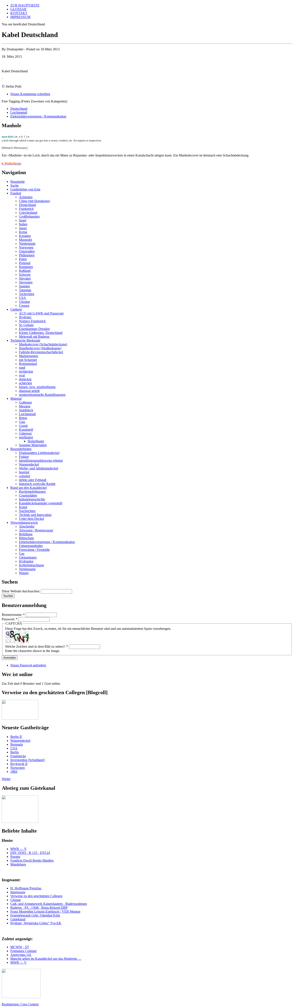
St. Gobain (26, 325)
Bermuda (16, 744)
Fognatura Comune (23, 951)
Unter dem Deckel (31, 518)
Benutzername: (13, 614)
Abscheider (26, 526)
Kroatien (25, 236)
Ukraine (24, 301)
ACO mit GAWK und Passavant (41, 313)
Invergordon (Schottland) (27, 760)
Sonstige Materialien (33, 445)
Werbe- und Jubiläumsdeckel (38, 468)
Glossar (15, 900)
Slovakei (25, 278)
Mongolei (25, 240)
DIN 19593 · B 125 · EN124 (30, 853)
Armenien (25, 197)
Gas (21, 553)
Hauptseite (17, 181)
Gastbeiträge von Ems (25, 189)
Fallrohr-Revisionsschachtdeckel (41, 352)
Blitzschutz (26, 538)
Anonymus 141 (20, 955)
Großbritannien (29, 216)
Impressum (17, 892)
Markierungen (28, 356)
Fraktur (24, 456)
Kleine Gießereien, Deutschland (40, 332)
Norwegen (26, 247)
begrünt (24, 472)
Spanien (24, 286)
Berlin (14, 752)
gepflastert (26, 437)
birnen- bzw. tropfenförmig (37, 387)
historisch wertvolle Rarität (37, 484)
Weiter (6, 779)
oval (22, 375)
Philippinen (26, 255)
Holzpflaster (36, 441)
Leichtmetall (18, 112)
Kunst (23, 507)
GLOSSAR (18, 9)
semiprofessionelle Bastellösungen (42, 394)
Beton (23, 418)
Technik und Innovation (35, 515)
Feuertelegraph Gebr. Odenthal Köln (35, 915)
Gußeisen (25, 402)
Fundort (15, 193)
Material (16, 398)
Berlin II (16, 737)
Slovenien (25, 282)
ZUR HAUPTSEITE (25, 5)
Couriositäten (28, 495)
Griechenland (28, 212)
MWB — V (18, 849)
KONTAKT (18, 13)
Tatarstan (25, 290)
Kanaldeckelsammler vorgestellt (40, 503)
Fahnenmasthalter (31, 546)
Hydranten (26, 561)
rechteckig (26, 371)
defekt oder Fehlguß (32, 480)
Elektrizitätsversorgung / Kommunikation (38, 116)
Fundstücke (18, 756)
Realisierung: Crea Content (20, 1004)
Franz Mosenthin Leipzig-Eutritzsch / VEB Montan (45, 911)
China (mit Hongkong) (34, 201)
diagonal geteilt (29, 391)
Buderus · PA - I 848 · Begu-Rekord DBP (39, 907)
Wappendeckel (29, 464)
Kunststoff (26, 429)
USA (22, 298)
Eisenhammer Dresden (34, 329)
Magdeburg (18, 864)
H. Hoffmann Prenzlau (25, 888)
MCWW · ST (19, 947)
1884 (13, 771)
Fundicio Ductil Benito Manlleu (32, 860)
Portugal (24, 263)
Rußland (25, 271)
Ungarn (24, 305)
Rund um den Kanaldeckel (28, 487)
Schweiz (25, 274)
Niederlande (27, 243)
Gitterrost (25, 433)
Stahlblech (26, 410)
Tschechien (26, 294)
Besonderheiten (20, 449)
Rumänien (26, 267)
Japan (23, 228)
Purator (15, 856)
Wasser (24, 573)
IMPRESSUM (20, 17)
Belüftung (25, 534)
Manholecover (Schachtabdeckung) (43, 344)
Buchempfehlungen (32, 491)
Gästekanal (17, 919)
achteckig (25, 383)
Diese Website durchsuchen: (21, 591)
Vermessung (27, 569)
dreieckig (25, 379)
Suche (14, 185)
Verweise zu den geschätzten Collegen (36, 896)
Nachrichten (27, 511)
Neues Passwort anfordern (28, 665)
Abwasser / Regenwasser (36, 530)
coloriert (24, 476)
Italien (23, 224)
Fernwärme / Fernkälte (34, 549)
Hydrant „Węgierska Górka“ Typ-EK (35, 923)
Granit (23, 425)
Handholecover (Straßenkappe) (40, 348)
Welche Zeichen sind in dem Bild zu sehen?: (36, 646)
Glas (22, 422)
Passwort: (9, 619)
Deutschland (18, 108)
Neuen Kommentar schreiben (30, 94)
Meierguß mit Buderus (34, 336)
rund (22, 367)
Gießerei (16, 309)
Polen (23, 259)
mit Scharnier (28, 360)
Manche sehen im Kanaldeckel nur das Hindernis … (45, 958)
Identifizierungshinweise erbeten (41, 460)
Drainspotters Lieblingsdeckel (39, 453)
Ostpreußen (27, 251)
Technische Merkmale (25, 340)
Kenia (23, 232)
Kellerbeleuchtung (31, 565)
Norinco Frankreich (32, 321)
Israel (22, 220)
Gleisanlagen (28, 557)
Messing (24, 406)
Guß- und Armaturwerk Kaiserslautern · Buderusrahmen (48, 904)
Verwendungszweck (24, 522)
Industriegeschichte (32, 499)
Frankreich (26, 209)
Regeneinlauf (28, 363)
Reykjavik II (18, 764)
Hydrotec (25, 317)
